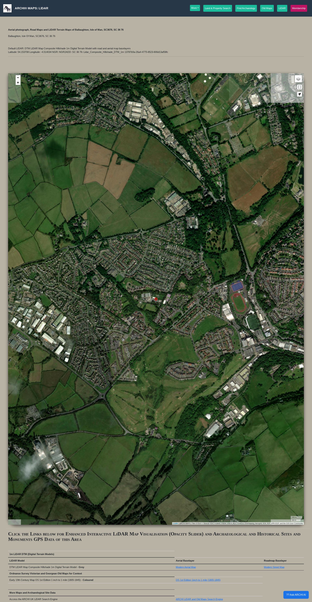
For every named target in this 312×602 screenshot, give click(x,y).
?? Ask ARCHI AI (296, 594)
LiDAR (282, 8)
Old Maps (267, 8)
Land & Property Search (217, 8)
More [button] (194, 8)
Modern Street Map (274, 567)
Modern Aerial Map (186, 567)
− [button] (18, 78)
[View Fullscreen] (299, 87)
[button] (299, 94)
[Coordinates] (156, 295)
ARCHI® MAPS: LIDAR (31, 8)
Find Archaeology (246, 8)
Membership (299, 8)
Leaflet (175, 523)
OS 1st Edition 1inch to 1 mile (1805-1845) (198, 580)
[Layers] (298, 78)
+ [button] (18, 83)
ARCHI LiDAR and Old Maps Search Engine (199, 599)
